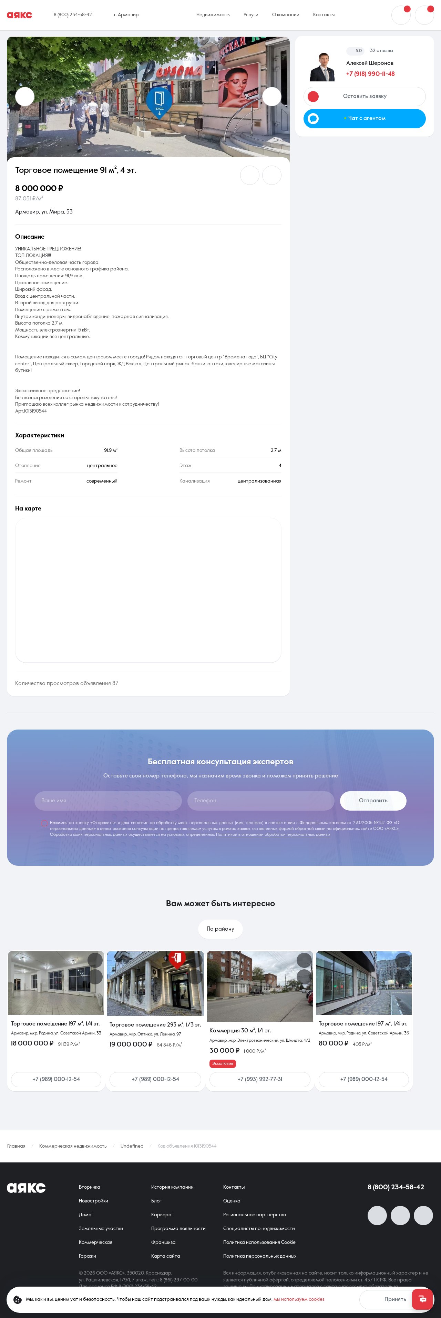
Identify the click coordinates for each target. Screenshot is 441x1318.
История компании (172, 1187)
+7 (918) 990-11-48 (370, 74)
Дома (85, 1214)
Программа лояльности (178, 1228)
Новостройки (93, 1201)
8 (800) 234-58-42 (396, 1187)
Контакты (234, 1187)
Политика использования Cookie (259, 1242)
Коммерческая (95, 1242)
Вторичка (89, 1187)
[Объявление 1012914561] (56, 983)
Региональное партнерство (254, 1214)
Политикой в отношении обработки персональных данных (273, 835)
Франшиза (163, 1242)
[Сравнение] (401, 15)
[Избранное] (424, 15)
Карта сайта (165, 1256)
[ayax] (26, 1188)
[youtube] (400, 1215)
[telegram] (423, 1215)
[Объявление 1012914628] (364, 983)
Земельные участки (101, 1228)
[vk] (377, 1215)
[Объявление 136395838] (260, 986)
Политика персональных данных (259, 1256)
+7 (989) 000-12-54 (56, 1079)
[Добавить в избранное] (249, 175)
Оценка (231, 1201)
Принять (395, 1299)
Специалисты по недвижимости (259, 1228)
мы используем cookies (299, 1299)
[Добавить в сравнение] (271, 175)
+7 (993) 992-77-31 (260, 1079)
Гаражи (87, 1256)
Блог (156, 1201)
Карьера (161, 1214)
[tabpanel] (220, 1026)
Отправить (373, 801)
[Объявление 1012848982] (155, 983)
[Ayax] (19, 15)
